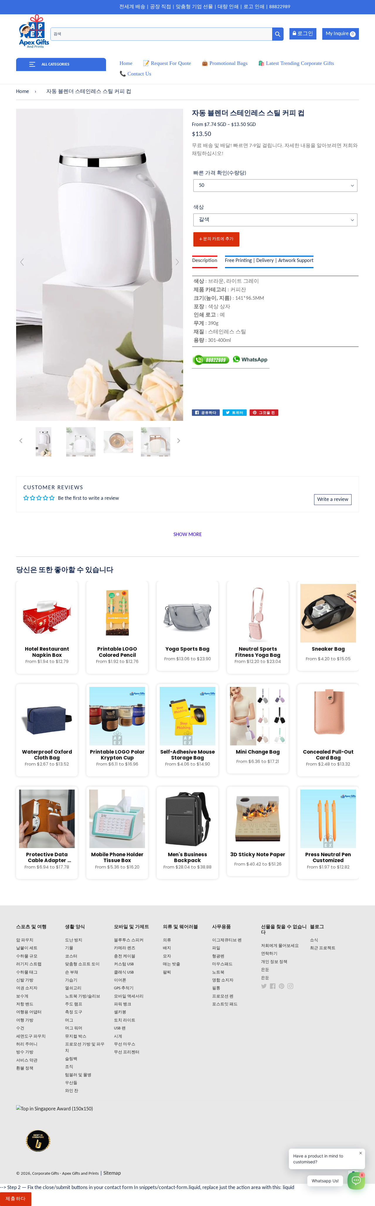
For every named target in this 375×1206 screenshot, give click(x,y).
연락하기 (269, 954)
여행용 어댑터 (29, 1012)
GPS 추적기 (124, 988)
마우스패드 (222, 964)
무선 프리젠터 (126, 1052)
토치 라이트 (124, 1020)
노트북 (218, 972)
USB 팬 (120, 1028)
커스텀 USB (124, 964)
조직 (69, 1067)
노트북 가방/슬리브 (82, 996)
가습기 (71, 980)
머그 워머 (73, 1028)
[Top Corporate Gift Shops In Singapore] (54, 1109)
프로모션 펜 (222, 996)
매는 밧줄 (171, 964)
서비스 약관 (27, 1060)
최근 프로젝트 (322, 948)
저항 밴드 (24, 1004)
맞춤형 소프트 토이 (82, 964)
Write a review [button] (332, 499)
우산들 (71, 1083)
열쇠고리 (73, 988)
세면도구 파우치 (31, 1036)
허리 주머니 (27, 1044)
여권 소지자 (27, 988)
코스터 (71, 956)
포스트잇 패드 (225, 1004)
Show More (187, 534)
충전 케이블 (124, 956)
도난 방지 (73, 940)
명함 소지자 (222, 980)
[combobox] (167, 34)
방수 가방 (24, 1052)
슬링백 (71, 1059)
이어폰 (120, 980)
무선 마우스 (124, 1044)
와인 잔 (71, 1091)
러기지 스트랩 (29, 964)
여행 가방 (24, 1020)
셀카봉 (120, 1012)
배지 (167, 948)
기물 (69, 948)
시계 (118, 1036)
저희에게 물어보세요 (280, 946)
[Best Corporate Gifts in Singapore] (38, 1159)
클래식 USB (124, 972)
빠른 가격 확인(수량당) (219, 173)
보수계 (22, 996)
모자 (167, 956)
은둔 (265, 970)
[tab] (204, 262)
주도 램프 (73, 1004)
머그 (69, 1020)
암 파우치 (24, 940)
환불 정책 (24, 1068)
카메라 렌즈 (124, 948)
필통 (216, 988)
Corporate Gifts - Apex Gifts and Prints (65, 1173)
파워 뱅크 (122, 1004)
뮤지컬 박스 (75, 1036)
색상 (198, 207)
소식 (314, 940)
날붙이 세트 (27, 948)
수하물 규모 (27, 956)
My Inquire (340, 34)
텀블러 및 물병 (78, 1075)
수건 (20, 1028)
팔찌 (167, 972)
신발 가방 (24, 980)
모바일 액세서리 (129, 996)
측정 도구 (73, 1012)
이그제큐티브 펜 (227, 940)
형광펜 (218, 956)
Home (22, 91)
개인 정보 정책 (274, 962)
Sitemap (112, 1173)
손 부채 (71, 972)
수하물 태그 (27, 972)
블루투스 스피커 (129, 940)
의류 (167, 940)
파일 (216, 948)
